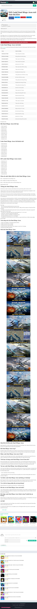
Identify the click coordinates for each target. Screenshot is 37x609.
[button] (18, 238)
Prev (3, 509)
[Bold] (5, 537)
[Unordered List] (12, 537)
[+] (18, 537)
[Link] (16, 537)
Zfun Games (4, 47)
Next (6, 509)
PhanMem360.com (22, 603)
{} (17, 537)
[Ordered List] (11, 537)
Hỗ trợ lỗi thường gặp (6, 607)
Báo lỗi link (4, 20)
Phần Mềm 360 (5, 24)
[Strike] (9, 537)
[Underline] (8, 537)
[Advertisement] (18, 9)
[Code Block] (15, 537)
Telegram (29, 17)
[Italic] (6, 537)
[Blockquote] (13, 537)
